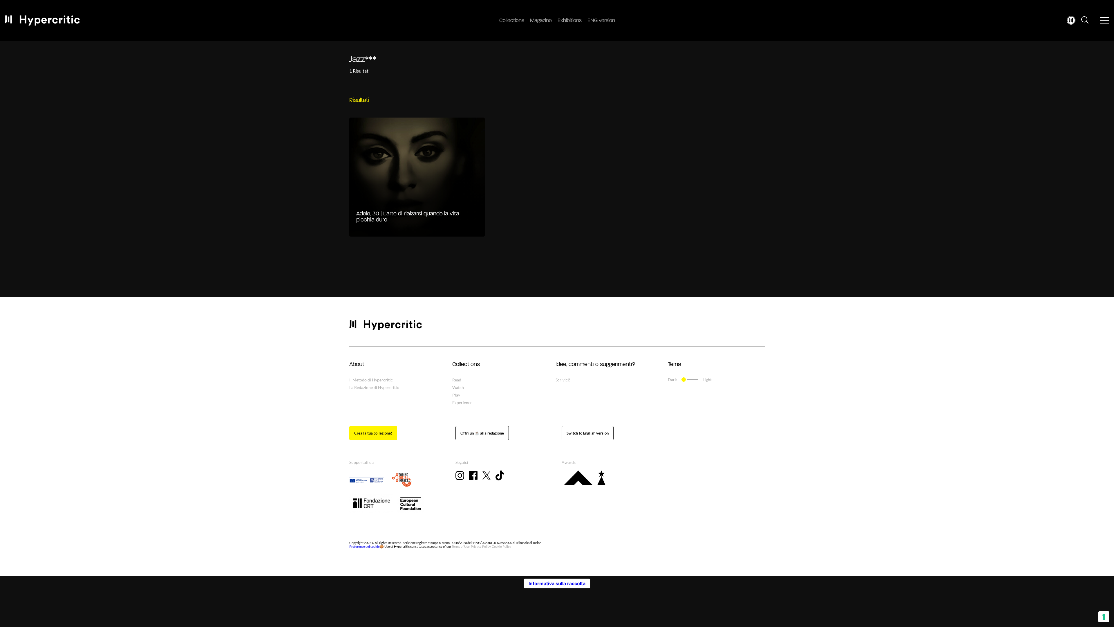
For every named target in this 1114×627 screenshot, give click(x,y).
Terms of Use (461, 546)
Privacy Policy (481, 546)
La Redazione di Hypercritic (374, 387)
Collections (511, 21)
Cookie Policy (501, 546)
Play (456, 394)
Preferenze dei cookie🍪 (366, 546)
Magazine (541, 21)
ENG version (601, 21)
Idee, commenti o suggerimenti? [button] (595, 364)
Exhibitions (570, 21)
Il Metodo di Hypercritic (371, 379)
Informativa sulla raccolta (557, 583)
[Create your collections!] (373, 433)
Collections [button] (466, 364)
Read (456, 379)
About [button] (356, 364)
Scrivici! (563, 379)
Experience (462, 402)
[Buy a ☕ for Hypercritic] (482, 433)
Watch (458, 387)
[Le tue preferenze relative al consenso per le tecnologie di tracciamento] (1103, 616)
